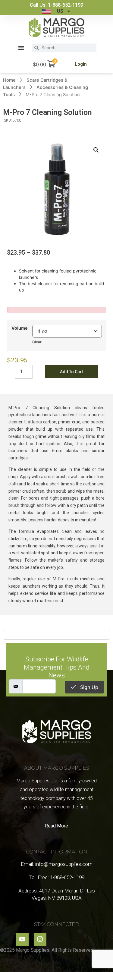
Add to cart (71, 371)
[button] (21, 47)
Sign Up (88, 687)
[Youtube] (22, 939)
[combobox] (68, 48)
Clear (37, 342)
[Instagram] (40, 939)
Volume (19, 328)
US (60, 11)
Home (9, 80)
